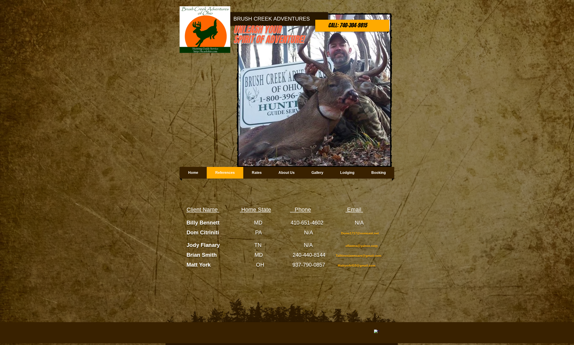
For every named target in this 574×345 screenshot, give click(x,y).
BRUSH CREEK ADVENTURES (271, 19)
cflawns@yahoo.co (360, 246)
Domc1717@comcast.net (360, 233)
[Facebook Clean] (376, 332)
